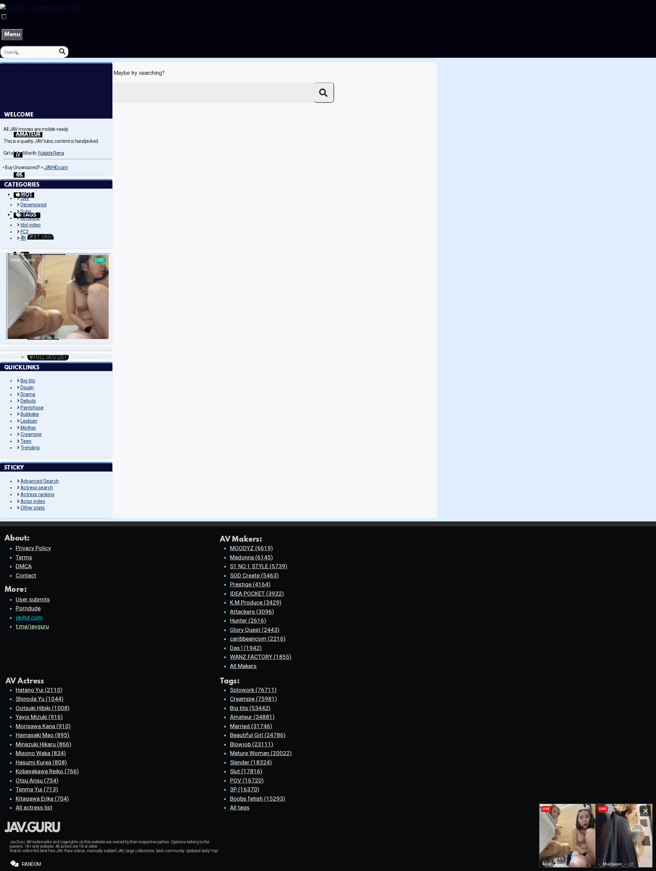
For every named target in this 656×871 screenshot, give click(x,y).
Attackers (252, 611)
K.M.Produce (256, 602)
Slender (251, 762)
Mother (28, 428)
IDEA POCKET (257, 593)
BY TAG (42, 237)
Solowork (253, 689)
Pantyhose (32, 407)
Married (251, 726)
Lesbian (28, 421)
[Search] (62, 51)
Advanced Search (39, 481)
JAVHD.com (56, 167)
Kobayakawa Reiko (47, 771)
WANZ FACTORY (260, 656)
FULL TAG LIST (50, 357)
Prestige (250, 584)
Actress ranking (37, 494)
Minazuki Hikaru (43, 744)
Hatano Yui (39, 689)
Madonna (251, 557)
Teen (25, 441)
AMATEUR (28, 134)
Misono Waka (41, 753)
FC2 (24, 231)
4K (19, 175)
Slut (246, 771)
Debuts (28, 401)
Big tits (27, 380)
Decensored (33, 204)
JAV (24, 198)
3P (244, 789)
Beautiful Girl (258, 735)
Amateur (30, 218)
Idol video (30, 225)
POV (247, 780)
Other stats (32, 508)
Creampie (31, 434)
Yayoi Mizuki (39, 716)
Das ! (246, 647)
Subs (25, 211)
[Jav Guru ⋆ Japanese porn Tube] (40, 7)
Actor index (32, 501)
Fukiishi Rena (51, 153)
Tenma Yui (37, 789)
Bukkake (29, 414)
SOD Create (254, 575)
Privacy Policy (33, 548)
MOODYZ (251, 548)
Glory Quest (254, 629)
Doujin (27, 387)
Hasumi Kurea (41, 762)
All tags (239, 807)
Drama (27, 394)
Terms (24, 557)
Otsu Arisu (37, 780)
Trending (30, 447)
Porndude (28, 608)
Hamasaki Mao (42, 735)
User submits (33, 599)
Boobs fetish (257, 798)
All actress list (34, 807)
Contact (26, 575)
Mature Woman (261, 753)
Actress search (36, 487)
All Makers (243, 666)
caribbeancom (258, 638)
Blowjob (251, 744)
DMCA (24, 566)
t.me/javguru (32, 626)
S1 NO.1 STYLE (258, 566)
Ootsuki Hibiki (43, 708)
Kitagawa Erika (42, 798)
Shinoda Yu (40, 698)
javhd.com (29, 617)
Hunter (248, 620)
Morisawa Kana (43, 726)
